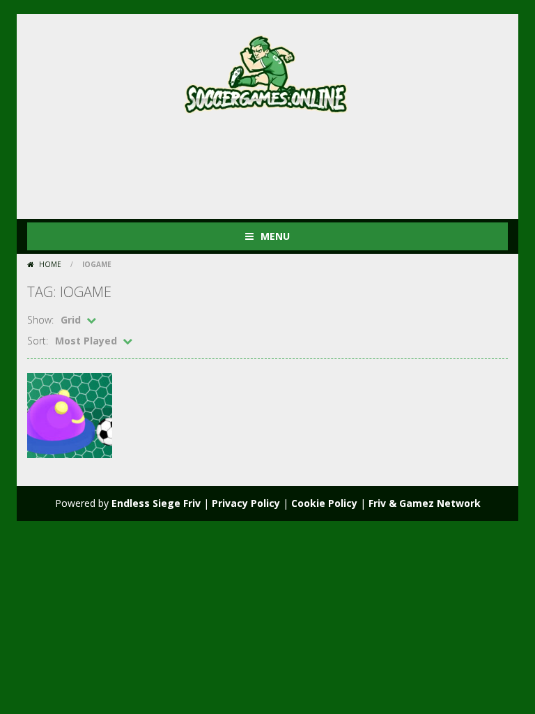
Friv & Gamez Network (425, 503)
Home (50, 264)
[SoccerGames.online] (267, 71)
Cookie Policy (324, 503)
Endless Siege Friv (156, 503)
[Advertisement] (280, 163)
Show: (40, 319)
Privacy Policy (246, 503)
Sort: (37, 340)
